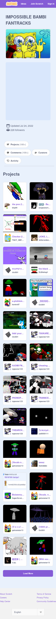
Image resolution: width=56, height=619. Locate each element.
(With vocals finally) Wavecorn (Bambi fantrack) (45, 559)
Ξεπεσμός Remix (45, 430)
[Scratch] (12, 4)
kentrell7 (16, 304)
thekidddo (43, 465)
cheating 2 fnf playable (45, 365)
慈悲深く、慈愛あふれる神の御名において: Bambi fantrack (18, 559)
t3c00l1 (15, 272)
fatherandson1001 (45, 240)
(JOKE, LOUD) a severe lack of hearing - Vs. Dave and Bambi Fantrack (45, 236)
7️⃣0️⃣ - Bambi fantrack (45, 204)
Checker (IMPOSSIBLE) (18, 236)
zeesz (41, 462)
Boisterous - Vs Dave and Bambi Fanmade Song (18, 494)
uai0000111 (44, 433)
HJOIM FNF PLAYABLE (18, 365)
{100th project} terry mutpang (45, 526)
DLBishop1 (43, 272)
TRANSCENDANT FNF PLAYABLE (45, 397)
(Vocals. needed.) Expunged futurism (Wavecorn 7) (45, 494)
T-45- (14, 562)
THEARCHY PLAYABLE (18, 430)
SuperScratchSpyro (18, 498)
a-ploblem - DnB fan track (18, 300)
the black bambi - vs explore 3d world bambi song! (45, 268)
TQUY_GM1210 (18, 240)
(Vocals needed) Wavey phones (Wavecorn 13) (18, 462)
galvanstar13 (17, 465)
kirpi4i (14, 207)
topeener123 (44, 336)
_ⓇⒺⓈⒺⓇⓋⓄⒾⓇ (45, 300)
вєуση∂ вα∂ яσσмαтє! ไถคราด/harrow (18, 268)
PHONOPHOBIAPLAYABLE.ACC (18, 397)
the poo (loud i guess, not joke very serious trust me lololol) (18, 204)
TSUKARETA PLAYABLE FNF (45, 333)
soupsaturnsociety (45, 207)
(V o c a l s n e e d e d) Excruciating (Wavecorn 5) (18, 526)
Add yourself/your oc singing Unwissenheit (18, 333)
